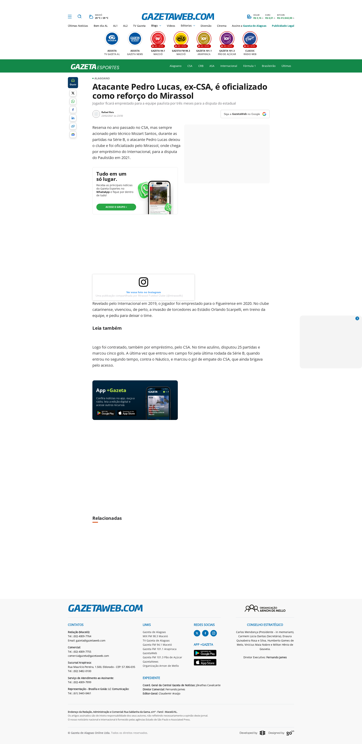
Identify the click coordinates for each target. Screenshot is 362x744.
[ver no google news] (73, 134)
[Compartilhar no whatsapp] (73, 101)
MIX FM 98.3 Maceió (155, 636)
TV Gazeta (139, 26)
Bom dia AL (101, 26)
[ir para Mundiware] (252, 733)
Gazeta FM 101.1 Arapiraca (159, 649)
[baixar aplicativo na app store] (127, 413)
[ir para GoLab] (281, 733)
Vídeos (171, 26)
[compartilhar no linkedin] (73, 118)
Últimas (286, 66)
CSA (189, 66)
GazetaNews (150, 661)
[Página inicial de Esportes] (93, 67)
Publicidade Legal (283, 26)
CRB (200, 66)
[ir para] (207, 654)
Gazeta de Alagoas (154, 632)
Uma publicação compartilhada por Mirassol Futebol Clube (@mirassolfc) (139, 295)
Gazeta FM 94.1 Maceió (157, 644)
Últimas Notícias (78, 26)
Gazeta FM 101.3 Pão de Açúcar (162, 657)
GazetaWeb (150, 653)
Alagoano (175, 66)
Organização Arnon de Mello (161, 666)
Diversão (206, 26)
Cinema (221, 26)
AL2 (125, 26)
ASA (211, 66)
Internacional (228, 66)
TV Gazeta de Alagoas (156, 640)
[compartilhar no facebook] (73, 109)
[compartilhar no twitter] (73, 93)
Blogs (154, 25)
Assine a (249, 26)
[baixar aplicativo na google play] (105, 413)
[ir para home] (178, 16)
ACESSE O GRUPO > (116, 207)
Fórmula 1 (249, 66)
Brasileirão (268, 66)
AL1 (115, 26)
